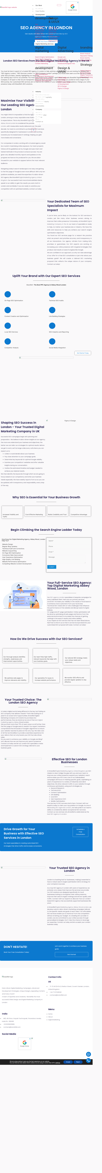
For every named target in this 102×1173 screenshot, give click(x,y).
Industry (38, 91)
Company (39, 109)
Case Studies (40, 11)
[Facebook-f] (9, 1039)
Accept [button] (68, 1062)
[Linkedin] (4, 1039)
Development (40, 14)
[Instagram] (15, 1039)
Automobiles (40, 106)
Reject (78, 1062)
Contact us (39, 121)
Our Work (39, 5)
